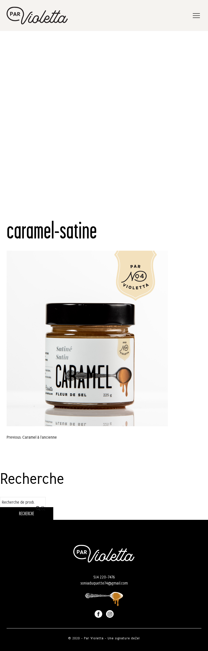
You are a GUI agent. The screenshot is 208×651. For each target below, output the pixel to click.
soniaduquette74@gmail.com (104, 583)
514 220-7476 (104, 577)
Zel (137, 638)
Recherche (26, 513)
